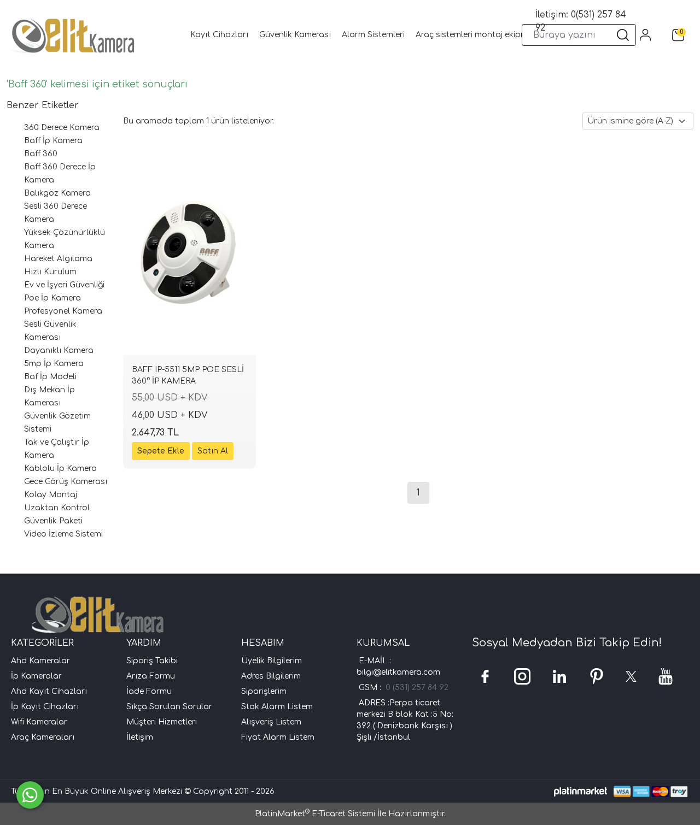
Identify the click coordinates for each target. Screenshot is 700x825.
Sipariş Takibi (152, 661)
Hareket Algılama (58, 259)
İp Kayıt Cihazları (45, 707)
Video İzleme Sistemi (63, 534)
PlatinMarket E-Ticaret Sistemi (315, 814)
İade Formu (149, 691)
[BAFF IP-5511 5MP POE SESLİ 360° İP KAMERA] (189, 255)
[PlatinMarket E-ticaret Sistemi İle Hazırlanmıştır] (580, 791)
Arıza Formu (150, 676)
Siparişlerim (264, 691)
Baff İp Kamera (53, 141)
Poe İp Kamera (52, 298)
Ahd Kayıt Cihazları (49, 691)
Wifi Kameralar (39, 722)
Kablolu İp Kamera (60, 468)
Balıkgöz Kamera (57, 193)
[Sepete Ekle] (161, 451)
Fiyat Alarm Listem (277, 737)
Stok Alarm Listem (277, 707)
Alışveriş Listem (271, 722)
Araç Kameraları (42, 737)
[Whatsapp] (30, 795)
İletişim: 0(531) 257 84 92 (580, 21)
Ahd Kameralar (40, 661)
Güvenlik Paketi (53, 521)
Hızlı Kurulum (50, 272)
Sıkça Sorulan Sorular (169, 707)
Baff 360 (40, 154)
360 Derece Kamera (62, 127)
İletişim (139, 737)
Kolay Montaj (50, 495)
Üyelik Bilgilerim (271, 661)
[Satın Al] (213, 451)
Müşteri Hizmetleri (161, 722)
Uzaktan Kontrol (57, 508)
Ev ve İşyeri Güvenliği (64, 285)
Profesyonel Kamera (63, 311)
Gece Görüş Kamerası (65, 482)
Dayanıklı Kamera (59, 350)
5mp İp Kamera (54, 364)
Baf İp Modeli (50, 377)
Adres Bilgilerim (271, 676)
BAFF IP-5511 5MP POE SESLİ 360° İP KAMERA (188, 375)
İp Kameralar (36, 676)
